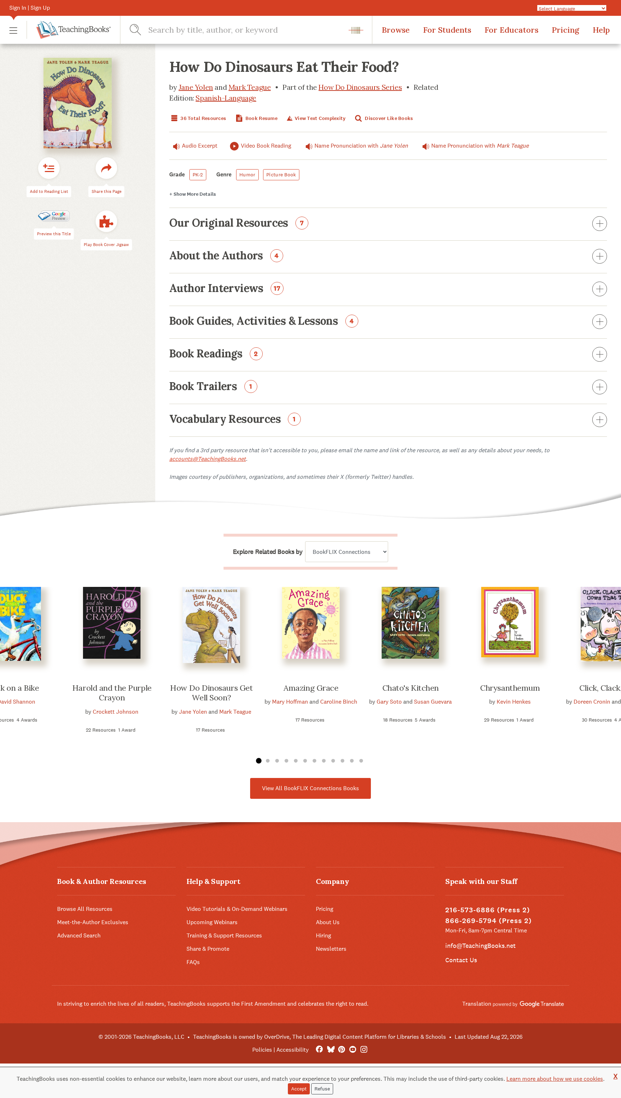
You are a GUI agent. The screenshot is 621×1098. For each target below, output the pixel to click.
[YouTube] (353, 1049)
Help (601, 30)
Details (192, 194)
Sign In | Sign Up (29, 7)
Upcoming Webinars (212, 922)
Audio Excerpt (199, 145)
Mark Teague (250, 87)
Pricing (565, 30)
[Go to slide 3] (277, 761)
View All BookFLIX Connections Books (310, 788)
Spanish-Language (226, 97)
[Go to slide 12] (361, 761)
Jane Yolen (196, 87)
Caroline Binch (338, 701)
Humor (247, 174)
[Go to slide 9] (333, 761)
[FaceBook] (319, 1049)
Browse (396, 30)
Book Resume (260, 118)
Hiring (323, 935)
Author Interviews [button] (225, 289)
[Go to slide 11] (351, 761)
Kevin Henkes (514, 701)
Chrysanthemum (510, 688)
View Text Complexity (319, 118)
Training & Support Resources (224, 935)
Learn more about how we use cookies (554, 1079)
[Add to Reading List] (49, 168)
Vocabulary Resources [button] (232, 419)
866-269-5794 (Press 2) (488, 921)
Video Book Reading (266, 145)
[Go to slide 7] (314, 761)
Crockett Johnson (115, 711)
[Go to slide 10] (342, 761)
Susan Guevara (433, 701)
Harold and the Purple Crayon (112, 693)
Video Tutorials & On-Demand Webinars (237, 909)
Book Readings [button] (213, 354)
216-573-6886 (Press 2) (487, 910)
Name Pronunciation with (361, 145)
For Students (447, 30)
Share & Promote (208, 949)
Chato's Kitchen (410, 688)
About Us (328, 922)
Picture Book (281, 174)
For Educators (511, 30)
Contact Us (461, 960)
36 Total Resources (202, 118)
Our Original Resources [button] (236, 223)
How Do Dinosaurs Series (360, 87)
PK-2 (198, 174)
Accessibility (292, 1049)
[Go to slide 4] (286, 761)
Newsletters (331, 949)
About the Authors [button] (224, 256)
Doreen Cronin (592, 701)
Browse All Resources (84, 909)
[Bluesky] (330, 1049)
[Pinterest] (341, 1049)
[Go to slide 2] (267, 761)
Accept (299, 1088)
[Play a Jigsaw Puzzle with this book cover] (106, 221)
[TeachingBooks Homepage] (69, 30)
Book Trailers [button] (210, 387)
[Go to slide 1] (258, 761)
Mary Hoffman (290, 701)
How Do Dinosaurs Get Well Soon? (211, 693)
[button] (13, 30)
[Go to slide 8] (323, 761)
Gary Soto (389, 701)
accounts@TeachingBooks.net (207, 459)
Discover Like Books (388, 118)
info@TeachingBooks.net (480, 945)
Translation (477, 1003)
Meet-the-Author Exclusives (92, 922)
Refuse (322, 1088)
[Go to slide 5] (295, 761)
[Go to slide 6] (305, 761)
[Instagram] (364, 1049)
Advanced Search (79, 935)
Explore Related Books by (267, 552)
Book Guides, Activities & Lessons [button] (261, 321)
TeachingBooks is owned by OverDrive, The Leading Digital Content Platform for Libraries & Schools (319, 1037)
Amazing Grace (311, 688)
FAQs (193, 962)
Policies (262, 1049)
